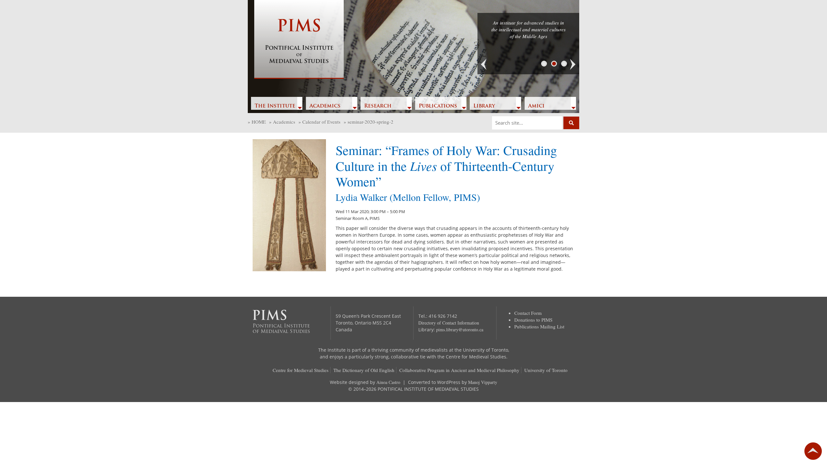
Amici (536, 106)
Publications (438, 106)
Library (484, 106)
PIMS (299, 42)
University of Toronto (546, 370)
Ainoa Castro (388, 382)
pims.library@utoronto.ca (459, 329)
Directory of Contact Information (448, 323)
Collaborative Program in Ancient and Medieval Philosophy (459, 370)
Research (378, 106)
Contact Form (528, 313)
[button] (483, 64)
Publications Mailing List (539, 326)
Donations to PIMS (533, 319)
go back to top (813, 451)
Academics (324, 106)
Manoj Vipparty (482, 382)
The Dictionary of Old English (363, 370)
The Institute (275, 106)
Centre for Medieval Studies (301, 370)
